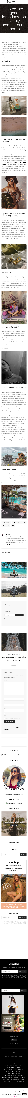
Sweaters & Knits (13, 904)
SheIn (4, 556)
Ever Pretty (6, 1063)
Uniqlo (16, 1085)
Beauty (4, 555)
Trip (10, 1085)
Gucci (19, 1063)
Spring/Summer (15, 1079)
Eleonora (8, 534)
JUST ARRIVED (9, 868)
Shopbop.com (14, 862)
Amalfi (7, 1056)
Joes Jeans (11, 1067)
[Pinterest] (18, 760)
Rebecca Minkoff (7, 1077)
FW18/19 (13, 1063)
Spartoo (6, 1079)
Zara (22, 1086)
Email (5, 702)
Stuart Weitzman (19, 1081)
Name (5, 697)
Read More (14, 1096)
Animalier (14, 1056)
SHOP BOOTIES (13, 870)
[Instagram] (15, 760)
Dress (20, 1060)
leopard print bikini (20, 162)
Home (6, 1065)
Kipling (18, 1067)
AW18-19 (10, 1058)
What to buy (14, 1086)
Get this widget (15, 907)
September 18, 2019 (14, 571)
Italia (21, 1065)
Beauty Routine (11, 555)
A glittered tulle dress (14, 822)
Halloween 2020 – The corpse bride (14, 658)
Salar (16, 1077)
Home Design (14, 1065)
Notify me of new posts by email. (12, 718)
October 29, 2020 (14, 663)
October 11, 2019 (14, 590)
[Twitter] (13, 760)
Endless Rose (15, 1061)
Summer (7, 1083)
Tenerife (20, 1083)
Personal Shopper (14, 5)
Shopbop (22, 1077)
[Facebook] (10, 760)
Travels (14, 564)
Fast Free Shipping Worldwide (13, 865)
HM (24, 1063)
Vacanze (23, 1085)
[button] (10, 665)
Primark (20, 1075)
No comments (19, 33)
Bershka (17, 1058)
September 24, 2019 (10, 33)
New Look (19, 1071)
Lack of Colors (9, 1069)
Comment (6, 680)
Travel (5, 1085)
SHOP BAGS (18, 868)
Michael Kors (10, 1071)
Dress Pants (18, 906)
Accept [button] (24, 1094)
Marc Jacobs (19, 1069)
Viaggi (7, 1086)
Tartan (14, 1083)
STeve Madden (8, 1081)
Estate (23, 1061)
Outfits (14, 583)
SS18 (23, 1079)
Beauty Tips (19, 555)
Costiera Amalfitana (11, 1060)
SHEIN (4, 164)
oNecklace (11, 1073)
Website (5, 708)
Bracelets (12, 906)
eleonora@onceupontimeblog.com (14, 794)
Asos (21, 1056)
